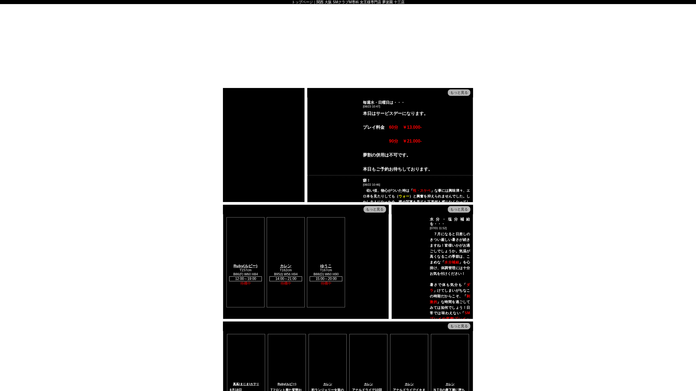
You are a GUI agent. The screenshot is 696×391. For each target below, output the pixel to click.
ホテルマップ (459, 52)
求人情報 (320, 64)
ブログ (431, 52)
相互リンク (348, 64)
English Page (265, 64)
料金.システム (265, 52)
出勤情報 (320, 52)
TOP (237, 52)
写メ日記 (376, 52)
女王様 (292, 52)
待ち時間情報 (348, 52)
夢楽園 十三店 (348, 25)
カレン (285, 266)
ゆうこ (326, 266)
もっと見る (459, 92)
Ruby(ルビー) (245, 266)
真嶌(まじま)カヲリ (246, 384)
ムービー (403, 52)
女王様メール (292, 64)
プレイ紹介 (237, 64)
